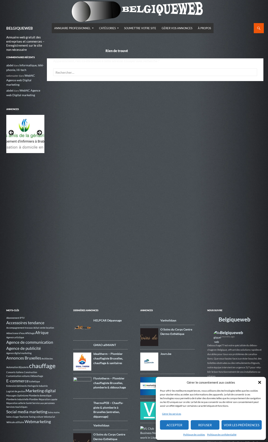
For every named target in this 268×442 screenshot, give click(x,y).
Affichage (30, 333)
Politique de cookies (194, 434)
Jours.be (165, 353)
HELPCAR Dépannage (107, 320)
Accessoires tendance (25, 322)
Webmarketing (37, 421)
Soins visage (12, 416)
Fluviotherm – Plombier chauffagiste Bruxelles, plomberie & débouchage (109, 382)
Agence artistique (15, 337)
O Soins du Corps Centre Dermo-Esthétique (109, 437)
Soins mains (54, 412)
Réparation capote (48, 399)
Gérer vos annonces (177, 28)
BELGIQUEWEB (19, 28)
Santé (29, 403)
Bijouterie (24, 367)
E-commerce (17, 380)
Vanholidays (101, 425)
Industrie (43, 385)
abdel (9, 65)
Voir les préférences (241, 425)
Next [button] (39, 133)
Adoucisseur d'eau (15, 333)
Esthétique (34, 381)
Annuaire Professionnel (72, 28)
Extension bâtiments (16, 385)
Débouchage (36, 376)
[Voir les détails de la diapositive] (25, 134)
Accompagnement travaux (19, 327)
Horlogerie (32, 385)
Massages (11, 395)
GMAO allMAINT (104, 345)
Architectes (47, 358)
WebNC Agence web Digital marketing (20, 80)
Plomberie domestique (40, 395)
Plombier (33, 399)
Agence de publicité (23, 348)
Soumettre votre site (140, 28)
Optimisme (22, 395)
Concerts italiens (14, 372)
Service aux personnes (43, 403)
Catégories (107, 28)
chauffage (42, 365)
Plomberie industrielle (17, 399)
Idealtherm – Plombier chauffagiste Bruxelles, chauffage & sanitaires (108, 358)
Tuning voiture (36, 416)
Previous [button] (11, 133)
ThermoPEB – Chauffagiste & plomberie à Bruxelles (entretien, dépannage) (108, 409)
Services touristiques (16, 406)
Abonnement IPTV (15, 317)
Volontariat (49, 416)
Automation (12, 367)
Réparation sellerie (16, 403)
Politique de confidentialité (221, 434)
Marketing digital (41, 390)
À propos (204, 28)
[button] (260, 382)
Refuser (205, 425)
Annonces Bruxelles (23, 357)
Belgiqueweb (234, 319)
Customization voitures (18, 376)
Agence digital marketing (19, 353)
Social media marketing (26, 411)
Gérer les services (171, 413)
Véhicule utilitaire (15, 422)
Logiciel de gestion (15, 391)
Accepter (174, 425)
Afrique (42, 332)
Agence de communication (29, 342)
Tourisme (23, 416)
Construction (30, 372)
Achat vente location (43, 327)
